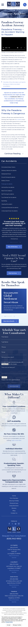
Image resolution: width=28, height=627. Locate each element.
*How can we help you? (8, 367)
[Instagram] (19, 523)
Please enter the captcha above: (10, 379)
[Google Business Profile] (15, 523)
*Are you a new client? (7, 357)
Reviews (14, 508)
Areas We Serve (13, 505)
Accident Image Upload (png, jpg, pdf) (12, 362)
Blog (14, 510)
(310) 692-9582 (14, 579)
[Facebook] (9, 523)
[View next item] (20, 242)
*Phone (3, 347)
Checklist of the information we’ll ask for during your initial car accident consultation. (14, 84)
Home (14, 495)
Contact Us (14, 513)
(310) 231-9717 (14, 547)
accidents (19, 119)
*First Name (4, 336)
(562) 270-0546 (14, 564)
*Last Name (4, 342)
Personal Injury (14, 503)
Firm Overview (14, 498)
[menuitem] (14, 167)
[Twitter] (12, 523)
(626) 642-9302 (14, 539)
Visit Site (14, 557)
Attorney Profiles (14, 500)
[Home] (13, 5)
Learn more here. (16, 440)
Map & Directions (14, 555)
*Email (3, 352)
